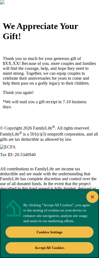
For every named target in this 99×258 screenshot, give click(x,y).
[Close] (92, 197)
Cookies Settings (49, 232)
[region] (49, 223)
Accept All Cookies (49, 248)
